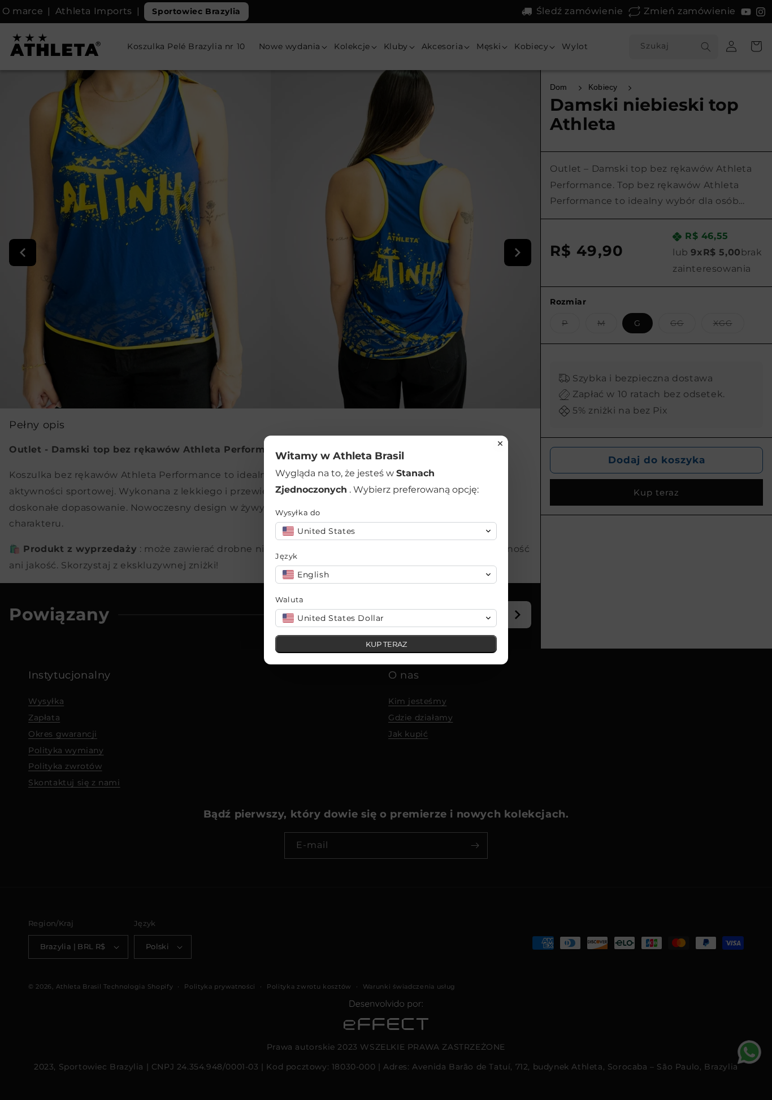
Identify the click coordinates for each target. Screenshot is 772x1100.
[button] (386, 531)
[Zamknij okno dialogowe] (500, 443)
